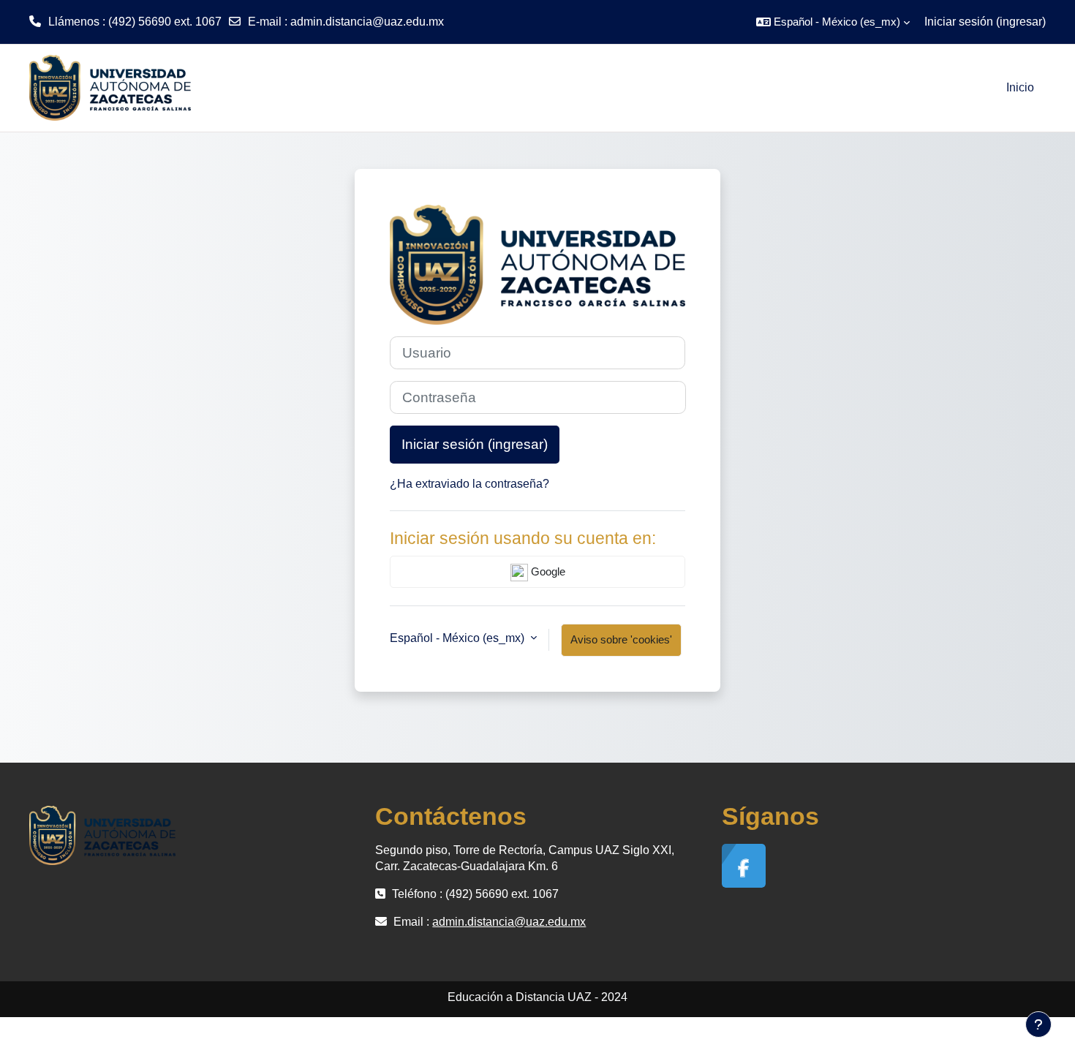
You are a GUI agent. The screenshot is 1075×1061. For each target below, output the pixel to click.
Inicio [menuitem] (1020, 87)
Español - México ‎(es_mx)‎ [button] (458, 638)
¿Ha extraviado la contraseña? (469, 483)
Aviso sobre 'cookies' (621, 639)
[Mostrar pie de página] (1038, 1024)
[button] (833, 22)
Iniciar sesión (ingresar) (985, 21)
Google (546, 571)
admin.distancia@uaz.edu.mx (367, 21)
